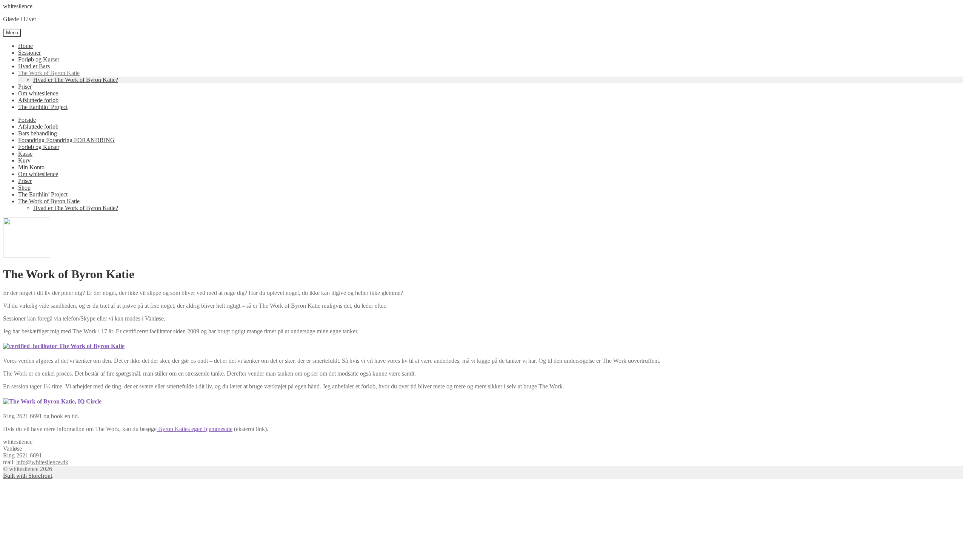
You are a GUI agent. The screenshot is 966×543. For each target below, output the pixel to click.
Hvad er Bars (34, 66)
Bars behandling (37, 133)
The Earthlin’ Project (43, 107)
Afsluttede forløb (38, 100)
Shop (24, 187)
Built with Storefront (27, 475)
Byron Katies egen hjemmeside (194, 429)
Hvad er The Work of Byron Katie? (75, 80)
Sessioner (29, 52)
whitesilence (17, 6)
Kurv (24, 160)
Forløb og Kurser (38, 59)
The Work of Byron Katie (49, 73)
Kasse (25, 153)
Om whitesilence (38, 93)
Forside (27, 120)
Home (25, 46)
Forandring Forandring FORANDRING (66, 140)
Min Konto (31, 167)
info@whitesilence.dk (42, 462)
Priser (25, 86)
